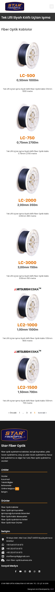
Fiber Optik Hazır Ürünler (11, 522)
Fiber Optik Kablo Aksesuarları (14, 516)
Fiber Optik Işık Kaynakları (12, 510)
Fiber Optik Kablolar (9, 507)
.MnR (52, 589)
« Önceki (12, 413)
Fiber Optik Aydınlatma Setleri (14, 519)
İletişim (4, 492)
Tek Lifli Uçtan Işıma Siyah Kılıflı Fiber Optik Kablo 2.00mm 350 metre (27, 214)
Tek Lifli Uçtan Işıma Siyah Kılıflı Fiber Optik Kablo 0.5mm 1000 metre (27, 90)
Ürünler (4, 476)
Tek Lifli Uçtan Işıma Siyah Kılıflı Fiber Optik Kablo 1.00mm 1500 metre (27, 339)
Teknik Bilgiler (7, 482)
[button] (52, 6)
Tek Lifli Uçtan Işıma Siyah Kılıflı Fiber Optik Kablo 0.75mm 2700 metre (27, 152)
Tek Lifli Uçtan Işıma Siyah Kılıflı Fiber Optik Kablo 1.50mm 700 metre (27, 401)
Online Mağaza (8, 488)
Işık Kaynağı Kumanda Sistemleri (15, 513)
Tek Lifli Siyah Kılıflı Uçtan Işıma (25, 17)
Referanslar (6, 485)
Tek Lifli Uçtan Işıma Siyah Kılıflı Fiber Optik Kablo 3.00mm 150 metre (27, 277)
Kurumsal (5, 479)
